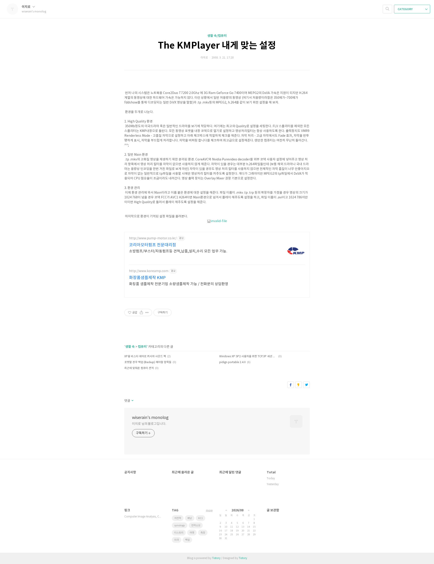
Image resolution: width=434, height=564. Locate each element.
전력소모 (195, 525)
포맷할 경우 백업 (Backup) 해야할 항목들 (147, 362)
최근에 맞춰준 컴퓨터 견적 (139, 368)
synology (179, 525)
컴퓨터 (142, 347)
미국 (176, 539)
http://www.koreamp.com (148, 271)
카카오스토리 (298, 384)
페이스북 (290, 384)
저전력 (177, 518)
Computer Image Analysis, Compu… (143, 516)
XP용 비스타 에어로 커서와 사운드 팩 (145, 356)
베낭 (189, 518)
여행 (192, 532)
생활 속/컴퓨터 (217, 36)
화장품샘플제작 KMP (147, 277)
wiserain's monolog (150, 417)
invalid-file (219, 221)
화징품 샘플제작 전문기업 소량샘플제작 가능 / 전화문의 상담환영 (178, 284)
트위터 (306, 384)
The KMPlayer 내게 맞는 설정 (217, 45)
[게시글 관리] (147, 312)
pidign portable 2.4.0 (232, 362)
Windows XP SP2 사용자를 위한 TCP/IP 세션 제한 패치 (248, 356)
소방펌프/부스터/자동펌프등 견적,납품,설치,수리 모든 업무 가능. (178, 251)
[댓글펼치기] (132, 401)
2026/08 (237, 510)
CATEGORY (405, 9)
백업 (187, 539)
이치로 (26, 7)
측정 (202, 532)
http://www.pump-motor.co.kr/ (153, 238)
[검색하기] (387, 9)
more (209, 510)
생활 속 (130, 347)
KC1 (200, 518)
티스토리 (178, 532)
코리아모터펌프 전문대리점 (152, 245)
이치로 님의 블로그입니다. (149, 424)
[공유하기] (141, 312)
